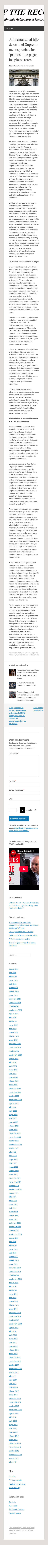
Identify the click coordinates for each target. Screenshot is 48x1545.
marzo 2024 (13, 1077)
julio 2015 (12, 1462)
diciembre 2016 (15, 1398)
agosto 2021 (13, 1193)
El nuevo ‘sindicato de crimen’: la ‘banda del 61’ (26, 684)
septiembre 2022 (15, 1144)
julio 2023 (12, 1107)
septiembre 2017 (15, 1368)
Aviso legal (13, 1505)
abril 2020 (12, 1253)
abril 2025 (12, 1028)
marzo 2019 (13, 1301)
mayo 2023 (13, 1114)
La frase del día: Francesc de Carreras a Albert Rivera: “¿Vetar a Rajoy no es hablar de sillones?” (24, 905)
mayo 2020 (13, 1249)
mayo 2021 (13, 1204)
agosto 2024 (13, 1058)
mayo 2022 (13, 1159)
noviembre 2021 (15, 1182)
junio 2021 (13, 1200)
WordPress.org (14, 1487)
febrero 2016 (14, 1436)
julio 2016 (12, 1417)
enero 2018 (13, 1353)
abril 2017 (12, 1383)
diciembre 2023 (15, 1088)
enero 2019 (13, 1309)
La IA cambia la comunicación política (23, 935)
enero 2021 (13, 1219)
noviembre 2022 (15, 1137)
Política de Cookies (16, 1509)
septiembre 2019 (15, 1279)
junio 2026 (13, 976)
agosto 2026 (13, 969)
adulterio (12, 655)
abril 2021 (12, 1208)
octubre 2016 (14, 1406)
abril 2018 (12, 1342)
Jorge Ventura (14, 66)
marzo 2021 (13, 1211)
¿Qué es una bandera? (38, 708)
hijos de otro (20, 655)
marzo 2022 (13, 1167)
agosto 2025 (13, 1013)
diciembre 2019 (15, 1267)
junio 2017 (13, 1380)
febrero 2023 (14, 1125)
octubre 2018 (14, 1320)
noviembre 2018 (15, 1316)
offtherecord (20, 14)
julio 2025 (12, 1017)
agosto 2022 (13, 1148)
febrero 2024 (14, 1081)
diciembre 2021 (15, 1178)
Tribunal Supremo (32, 655)
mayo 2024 (13, 1069)
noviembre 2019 (15, 1271)
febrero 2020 (14, 1260)
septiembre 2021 (15, 1189)
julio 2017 (12, 1376)
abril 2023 (12, 1118)
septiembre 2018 (15, 1323)
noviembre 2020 (15, 1226)
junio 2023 (13, 1111)
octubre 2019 (14, 1275)
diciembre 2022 (15, 1133)
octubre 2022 (14, 1140)
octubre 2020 (14, 1230)
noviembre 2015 (15, 1447)
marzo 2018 (13, 1346)
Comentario (14, 753)
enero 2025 (13, 1040)
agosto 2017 (13, 1372)
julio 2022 (12, 1152)
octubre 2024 (14, 1051)
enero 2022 (13, 1174)
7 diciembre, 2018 (27, 66)
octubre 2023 (14, 1096)
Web (10, 799)
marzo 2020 (13, 1256)
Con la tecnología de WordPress (21, 1527)
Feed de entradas (15, 1480)
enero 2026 (13, 995)
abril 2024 (12, 1073)
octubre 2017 (14, 1365)
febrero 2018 (14, 1350)
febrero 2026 (14, 991)
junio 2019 (13, 1290)
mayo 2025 (13, 1025)
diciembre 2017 (15, 1357)
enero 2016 (13, 1439)
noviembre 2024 (15, 1047)
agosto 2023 (13, 1103)
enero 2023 (13, 1129)
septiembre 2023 (15, 1099)
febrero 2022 (14, 1170)
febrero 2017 (14, 1391)
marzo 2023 (13, 1122)
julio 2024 (12, 1062)
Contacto (12, 1502)
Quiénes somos (15, 1513)
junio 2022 (13, 1155)
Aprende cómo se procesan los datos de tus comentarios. (23, 829)
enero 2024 (13, 1084)
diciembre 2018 (15, 1312)
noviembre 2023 (15, 1092)
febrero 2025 (14, 1036)
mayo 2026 (13, 980)
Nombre (12, 781)
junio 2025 (13, 1021)
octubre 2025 (14, 1006)
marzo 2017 (13, 1387)
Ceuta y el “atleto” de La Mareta (21, 931)
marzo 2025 (13, 1032)
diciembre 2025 (15, 998)
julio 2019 (12, 1286)
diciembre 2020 (15, 1223)
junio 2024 (13, 1066)
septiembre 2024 (15, 1055)
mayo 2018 (13, 1338)
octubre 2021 (14, 1185)
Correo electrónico (16, 790)
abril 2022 (12, 1163)
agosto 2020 (13, 1238)
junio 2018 (13, 1335)
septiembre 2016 (15, 1409)
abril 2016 (12, 1428)
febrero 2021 (14, 1215)
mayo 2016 (13, 1424)
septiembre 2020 (15, 1234)
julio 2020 (12, 1241)
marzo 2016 (13, 1432)
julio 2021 (12, 1196)
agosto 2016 (13, 1413)
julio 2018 (12, 1331)
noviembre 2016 (15, 1402)
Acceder (12, 1476)
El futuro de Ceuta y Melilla (19, 939)
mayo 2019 (13, 1294)
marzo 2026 (13, 987)
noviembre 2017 (15, 1361)
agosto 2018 (13, 1327)
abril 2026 (12, 984)
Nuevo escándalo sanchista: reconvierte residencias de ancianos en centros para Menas (28, 674)
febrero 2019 (14, 1305)
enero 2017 (13, 1394)
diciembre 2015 (15, 1443)
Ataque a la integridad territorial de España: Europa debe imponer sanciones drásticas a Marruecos (28, 696)
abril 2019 (12, 1297)
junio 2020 (13, 1245)
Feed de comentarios (17, 1484)
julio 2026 (12, 972)
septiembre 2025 (15, 1010)
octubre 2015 (14, 1450)
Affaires (27, 653)
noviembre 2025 (15, 1002)
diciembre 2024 (15, 1043)
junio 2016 (13, 1421)
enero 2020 (13, 1264)
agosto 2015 (13, 1458)
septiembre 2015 (15, 1454)
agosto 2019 (13, 1282)
